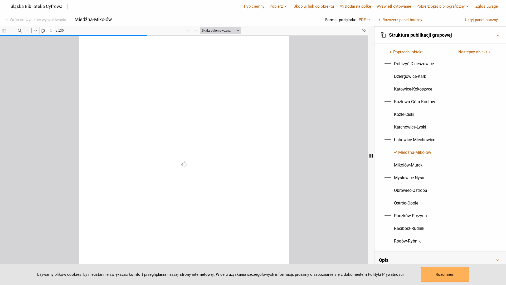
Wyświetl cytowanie (393, 6)
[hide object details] (371, 155)
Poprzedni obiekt (408, 52)
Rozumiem (445, 274)
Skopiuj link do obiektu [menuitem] (314, 6)
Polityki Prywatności (386, 274)
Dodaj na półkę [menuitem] (358, 6)
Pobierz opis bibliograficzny (440, 6)
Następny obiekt (472, 52)
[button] (440, 35)
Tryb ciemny (253, 6)
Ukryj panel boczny (481, 19)
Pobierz (276, 6)
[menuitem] (414, 64)
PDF (362, 19)
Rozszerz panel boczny (402, 19)
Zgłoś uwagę (486, 6)
